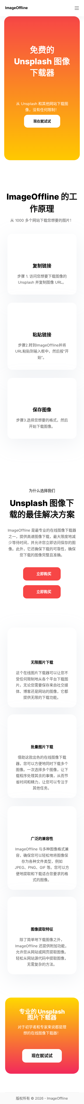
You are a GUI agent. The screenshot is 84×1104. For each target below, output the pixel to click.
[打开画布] (77, 8)
